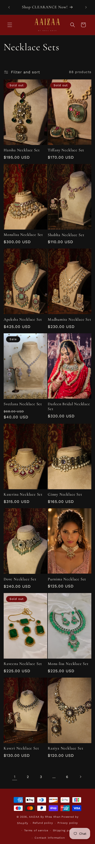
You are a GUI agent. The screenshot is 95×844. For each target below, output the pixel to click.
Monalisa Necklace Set (23, 234)
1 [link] (15, 777)
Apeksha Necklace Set (23, 319)
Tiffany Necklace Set (66, 150)
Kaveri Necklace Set (21, 748)
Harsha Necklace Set (21, 150)
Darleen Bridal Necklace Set (69, 406)
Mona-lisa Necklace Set (68, 664)
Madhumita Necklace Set (69, 319)
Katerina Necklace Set (23, 494)
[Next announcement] (86, 7)
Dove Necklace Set (20, 579)
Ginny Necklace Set (65, 494)
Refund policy (43, 823)
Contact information (50, 837)
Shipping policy (64, 830)
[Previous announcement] (9, 7)
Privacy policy (67, 823)
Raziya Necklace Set (65, 748)
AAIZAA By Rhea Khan (44, 816)
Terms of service (36, 830)
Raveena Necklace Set (23, 664)
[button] (9, 24)
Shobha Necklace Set (66, 235)
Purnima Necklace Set (67, 579)
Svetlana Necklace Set (23, 404)
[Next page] (80, 776)
